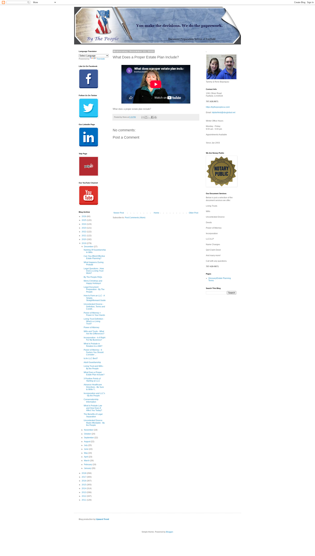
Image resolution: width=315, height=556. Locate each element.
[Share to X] (149, 117)
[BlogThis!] (146, 117)
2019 (84, 243)
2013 (84, 492)
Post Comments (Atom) (135, 217)
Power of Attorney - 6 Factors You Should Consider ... (94, 352)
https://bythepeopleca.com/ (218, 107)
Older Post (193, 213)
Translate (100, 59)
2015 (84, 485)
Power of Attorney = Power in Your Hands (94, 314)
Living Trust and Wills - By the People (94, 367)
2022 (84, 232)
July (86, 445)
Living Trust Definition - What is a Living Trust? (94, 321)
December (89, 246)
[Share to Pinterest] (155, 117)
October (88, 434)
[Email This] (143, 117)
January (88, 468)
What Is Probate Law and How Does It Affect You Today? (93, 408)
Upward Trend (102, 519)
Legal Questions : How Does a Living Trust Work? (94, 270)
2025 (84, 220)
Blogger (169, 532)
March (87, 460)
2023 (84, 228)
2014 (84, 488)
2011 (84, 500)
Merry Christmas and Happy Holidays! (93, 282)
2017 (84, 477)
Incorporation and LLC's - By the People (94, 394)
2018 (84, 473)
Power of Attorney (91, 327)
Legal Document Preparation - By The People (94, 289)
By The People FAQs (93, 277)
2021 (84, 235)
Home (156, 213)
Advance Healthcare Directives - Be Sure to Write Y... (94, 387)
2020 (84, 239)
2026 (84, 216)
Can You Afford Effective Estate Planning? (94, 257)
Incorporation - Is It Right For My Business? (94, 338)
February (88, 464)
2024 (84, 224)
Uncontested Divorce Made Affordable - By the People (94, 422)
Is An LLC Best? (91, 358)
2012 (84, 496)
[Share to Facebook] (152, 117)
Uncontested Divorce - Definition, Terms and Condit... (94, 306)
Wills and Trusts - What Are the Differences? (94, 332)
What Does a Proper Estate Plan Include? (94, 373)
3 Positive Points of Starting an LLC (92, 379)
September (89, 437)
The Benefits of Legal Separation (93, 415)
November (89, 430)
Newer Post (119, 213)
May (86, 453)
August (87, 441)
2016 (84, 481)
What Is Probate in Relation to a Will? (93, 345)
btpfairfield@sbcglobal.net (223, 112)
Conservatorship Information (91, 400)
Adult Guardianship (92, 362)
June (86, 449)
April (86, 457)
